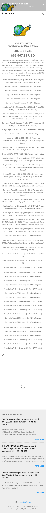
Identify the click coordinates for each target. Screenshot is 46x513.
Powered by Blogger (24, 502)
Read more (39, 439)
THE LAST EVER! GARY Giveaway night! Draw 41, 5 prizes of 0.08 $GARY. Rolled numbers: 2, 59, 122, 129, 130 (19, 448)
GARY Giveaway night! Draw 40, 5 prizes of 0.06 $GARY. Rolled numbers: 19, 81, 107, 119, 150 (20, 475)
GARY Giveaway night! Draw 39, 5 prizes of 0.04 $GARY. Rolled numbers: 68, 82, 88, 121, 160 (20, 421)
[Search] (43, 4)
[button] (43, 14)
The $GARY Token (17, 3)
